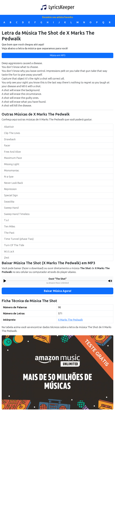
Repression (10, 189)
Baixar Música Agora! (57, 291)
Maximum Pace (13, 157)
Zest (6, 257)
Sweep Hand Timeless (17, 214)
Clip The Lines (12, 133)
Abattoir (9, 126)
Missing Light (11, 164)
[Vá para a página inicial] (57, 7)
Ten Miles (9, 226)
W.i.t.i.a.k (9, 251)
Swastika (9, 201)
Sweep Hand (11, 207)
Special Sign (11, 195)
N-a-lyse (8, 176)
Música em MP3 (57, 55)
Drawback (10, 139)
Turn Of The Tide (14, 245)
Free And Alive (12, 151)
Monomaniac (11, 170)
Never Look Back (13, 182)
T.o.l (6, 220)
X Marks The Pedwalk (70, 319)
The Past (9, 232)
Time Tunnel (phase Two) (19, 238)
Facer (7, 145)
